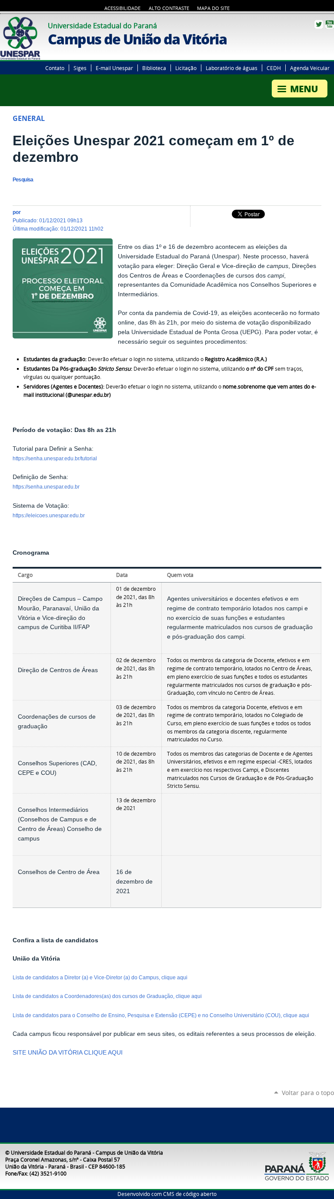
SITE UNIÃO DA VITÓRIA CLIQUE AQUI (68, 1052)
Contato (54, 67)
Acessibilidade (122, 8)
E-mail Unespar (114, 67)
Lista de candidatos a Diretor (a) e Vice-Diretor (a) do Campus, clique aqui (101, 978)
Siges (80, 67)
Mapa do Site (213, 8)
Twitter (318, 24)
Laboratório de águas (231, 67)
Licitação (186, 67)
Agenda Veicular (310, 67)
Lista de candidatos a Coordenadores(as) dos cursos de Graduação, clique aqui (108, 996)
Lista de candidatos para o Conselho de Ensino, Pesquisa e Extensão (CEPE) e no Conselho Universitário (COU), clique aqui (162, 1015)
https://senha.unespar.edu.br (46, 487)
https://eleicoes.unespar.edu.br (49, 515)
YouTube (329, 24)
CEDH (274, 67)
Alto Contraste (169, 8)
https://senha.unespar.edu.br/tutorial (55, 458)
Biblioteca (154, 67)
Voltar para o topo (308, 1092)
